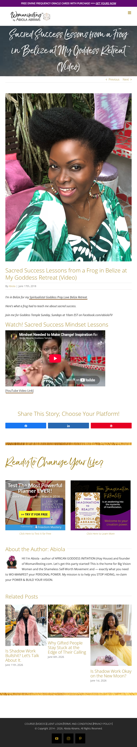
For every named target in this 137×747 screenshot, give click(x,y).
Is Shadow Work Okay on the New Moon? (110, 673)
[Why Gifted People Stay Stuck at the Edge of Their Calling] (68, 606)
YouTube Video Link (19, 391)
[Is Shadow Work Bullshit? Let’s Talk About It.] (26, 606)
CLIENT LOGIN (54, 723)
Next (126, 79)
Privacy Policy (102, 723)
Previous (114, 79)
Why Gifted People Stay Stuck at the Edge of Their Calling (67, 647)
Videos (41, 723)
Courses (30, 723)
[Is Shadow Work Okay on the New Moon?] (111, 606)
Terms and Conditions (77, 723)
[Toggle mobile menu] (130, 13)
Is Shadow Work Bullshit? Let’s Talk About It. (22, 655)
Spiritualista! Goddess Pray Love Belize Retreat (58, 297)
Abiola (12, 286)
